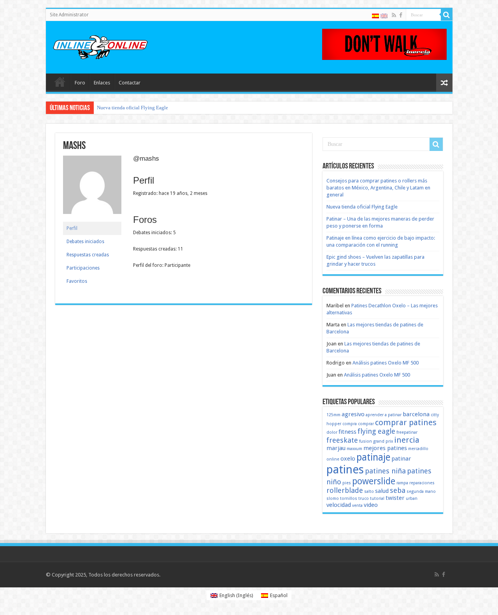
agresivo (353, 414)
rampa (402, 482)
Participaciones (83, 268)
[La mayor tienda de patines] (384, 44)
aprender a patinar (384, 414)
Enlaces (102, 83)
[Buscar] (446, 15)
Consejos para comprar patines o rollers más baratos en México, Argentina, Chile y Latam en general (378, 188)
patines (345, 469)
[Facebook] (400, 15)
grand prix (383, 441)
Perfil (72, 228)
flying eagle (376, 431)
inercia (406, 440)
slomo (332, 498)
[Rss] (394, 15)
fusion (365, 441)
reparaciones (422, 482)
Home (60, 82)
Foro (80, 83)
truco (363, 498)
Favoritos (77, 281)
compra (349, 423)
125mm (333, 414)
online (332, 459)
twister (395, 497)
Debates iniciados (85, 241)
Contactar (129, 83)
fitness (347, 431)
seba (397, 490)
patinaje (373, 457)
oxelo (347, 458)
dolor (331, 432)
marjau (335, 448)
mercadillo (418, 448)
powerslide (373, 481)
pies (346, 482)
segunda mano (421, 491)
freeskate (342, 440)
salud (382, 490)
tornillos (348, 498)
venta (357, 505)
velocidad (338, 504)
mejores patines (385, 448)
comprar (366, 423)
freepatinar (406, 432)
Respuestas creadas (88, 255)
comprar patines (406, 422)
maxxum (354, 448)
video (371, 504)
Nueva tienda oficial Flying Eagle (132, 107)
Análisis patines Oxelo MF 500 (385, 363)
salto (369, 491)
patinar (401, 458)
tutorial (377, 498)
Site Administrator (69, 15)
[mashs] (92, 188)
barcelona (416, 414)
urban (411, 498)
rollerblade (344, 490)
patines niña (385, 471)
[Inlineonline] (100, 46)
